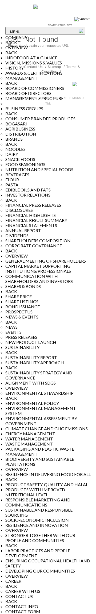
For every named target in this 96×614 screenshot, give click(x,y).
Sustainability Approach (34, 362)
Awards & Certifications (33, 72)
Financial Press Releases (33, 205)
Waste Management (29, 443)
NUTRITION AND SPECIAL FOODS (39, 169)
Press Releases (21, 337)
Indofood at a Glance (31, 57)
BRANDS (14, 138)
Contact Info (21, 606)
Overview (16, 387)
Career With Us (22, 591)
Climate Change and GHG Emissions (46, 428)
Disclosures (19, 210)
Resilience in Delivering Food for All (48, 474)
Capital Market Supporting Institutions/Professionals (38, 268)
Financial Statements (31, 225)
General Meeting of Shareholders (45, 260)
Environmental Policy (32, 403)
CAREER (13, 581)
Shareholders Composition (38, 240)
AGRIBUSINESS (20, 128)
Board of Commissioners (34, 88)
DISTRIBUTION (20, 133)
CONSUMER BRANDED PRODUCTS (40, 118)
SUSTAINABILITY (22, 347)
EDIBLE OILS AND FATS (28, 189)
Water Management (29, 438)
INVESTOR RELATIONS (27, 194)
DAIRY (11, 154)
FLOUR (12, 179)
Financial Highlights (30, 215)
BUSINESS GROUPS (24, 108)
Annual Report (23, 230)
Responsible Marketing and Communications (37, 502)
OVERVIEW (16, 47)
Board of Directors (28, 93)
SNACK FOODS (20, 159)
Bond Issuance (22, 306)
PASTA (11, 184)
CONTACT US (19, 596)
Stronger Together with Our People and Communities (40, 538)
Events (13, 332)
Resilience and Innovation (36, 525)
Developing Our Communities (40, 570)
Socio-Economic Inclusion (37, 520)
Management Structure (34, 98)
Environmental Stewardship (39, 393)
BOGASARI (16, 123)
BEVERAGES (17, 174)
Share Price (18, 296)
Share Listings (21, 301)
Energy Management (30, 433)
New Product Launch (30, 342)
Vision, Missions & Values (33, 62)
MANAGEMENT (21, 77)
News (11, 326)
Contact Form (22, 611)
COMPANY (16, 37)
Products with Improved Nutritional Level (35, 492)
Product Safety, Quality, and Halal (46, 484)
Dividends (17, 235)
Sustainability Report (31, 357)
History (14, 67)
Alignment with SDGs (30, 382)
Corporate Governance (33, 245)
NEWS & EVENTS (21, 316)
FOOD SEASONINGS (25, 164)
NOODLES (15, 149)
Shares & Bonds (23, 286)
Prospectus (19, 311)
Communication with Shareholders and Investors (39, 279)
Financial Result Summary (36, 220)
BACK (11, 42)
